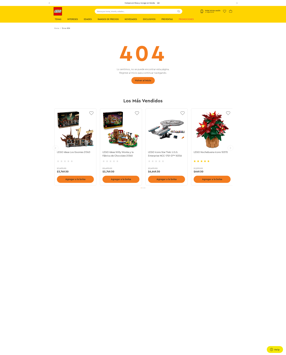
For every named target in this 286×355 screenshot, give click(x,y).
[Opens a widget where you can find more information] (275, 350)
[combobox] (138, 11)
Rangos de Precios (108, 19)
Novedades (131, 19)
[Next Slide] (236, 2)
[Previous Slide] (49, 2)
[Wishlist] (224, 11)
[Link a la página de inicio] (57, 28)
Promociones (186, 19)
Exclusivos (149, 19)
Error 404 (66, 28)
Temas (58, 19)
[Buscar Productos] (178, 11)
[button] (141, 187)
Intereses (72, 19)
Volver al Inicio (143, 80)
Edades (88, 19)
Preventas (167, 19)
